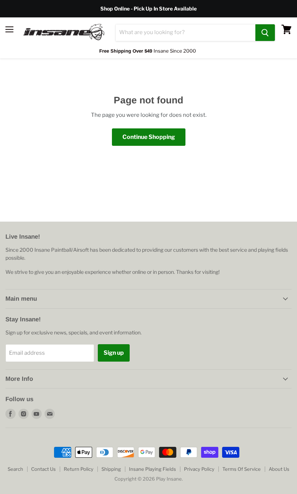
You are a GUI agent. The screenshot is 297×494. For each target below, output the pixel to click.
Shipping (111, 469)
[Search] (265, 32)
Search (15, 469)
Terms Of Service (241, 469)
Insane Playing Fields (152, 469)
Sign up (114, 352)
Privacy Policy (199, 469)
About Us (279, 469)
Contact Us (43, 469)
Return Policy (78, 469)
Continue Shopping (148, 136)
